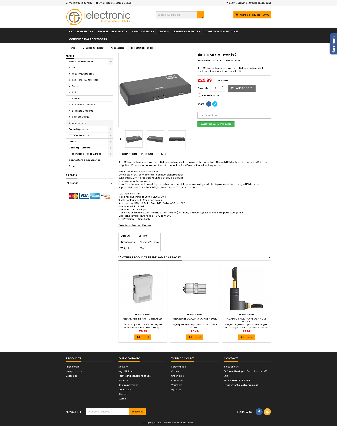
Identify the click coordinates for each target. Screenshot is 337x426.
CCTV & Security (80, 31)
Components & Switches (221, 31)
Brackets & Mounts (82, 110)
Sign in (241, 2)
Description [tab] (127, 154)
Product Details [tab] (154, 154)
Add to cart (241, 88)
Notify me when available (216, 124)
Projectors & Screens (84, 104)
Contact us (124, 389)
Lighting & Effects (185, 31)
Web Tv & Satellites (83, 74)
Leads (162, 31)
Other (72, 166)
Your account (182, 358)
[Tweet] (214, 104)
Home (70, 56)
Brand (229, 60)
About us (123, 380)
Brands (71, 175)
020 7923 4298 (84, 2)
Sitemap (123, 394)
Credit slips (177, 376)
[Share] (208, 104)
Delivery (123, 366)
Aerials (76, 98)
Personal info (178, 366)
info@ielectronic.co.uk (118, 2)
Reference (203, 60)
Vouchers (176, 385)
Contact (231, 358)
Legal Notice (125, 371)
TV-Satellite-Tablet (111, 31)
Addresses (177, 380)
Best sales (71, 376)
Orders (175, 371)
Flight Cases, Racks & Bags (85, 153)
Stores (122, 398)
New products (74, 371)
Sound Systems (141, 31)
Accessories (79, 123)
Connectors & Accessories (88, 39)
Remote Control (81, 117)
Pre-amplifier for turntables (143, 318)
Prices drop (72, 366)
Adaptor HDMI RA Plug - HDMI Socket (246, 320)
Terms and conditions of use (134, 376)
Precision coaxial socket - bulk (195, 318)
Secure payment (128, 385)
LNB (74, 92)
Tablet (75, 86)
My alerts (176, 389)
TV (73, 67)
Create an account (260, 2)
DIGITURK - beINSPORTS (85, 80)
